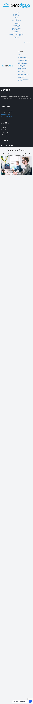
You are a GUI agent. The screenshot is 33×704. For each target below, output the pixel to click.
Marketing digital (16, 28)
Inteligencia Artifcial (16, 35)
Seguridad (16, 23)
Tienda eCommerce (23, 68)
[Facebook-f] (4, 145)
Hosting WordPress (16, 20)
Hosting (16, 17)
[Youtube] (12, 145)
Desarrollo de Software (16, 32)
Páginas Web (16, 14)
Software (16, 31)
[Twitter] (1, 145)
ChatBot (16, 39)
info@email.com (5, 114)
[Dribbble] (6, 145)
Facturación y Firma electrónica (16, 34)
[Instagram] (9, 145)
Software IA (16, 37)
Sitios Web (16, 12)
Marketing (16, 26)
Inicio (19, 54)
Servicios (20, 55)
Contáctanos (27, 42)
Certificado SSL (21, 76)
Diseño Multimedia (22, 63)
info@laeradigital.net (23, 79)
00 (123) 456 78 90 (6, 116)
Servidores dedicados (23, 74)
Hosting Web (16, 19)
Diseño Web (21, 65)
